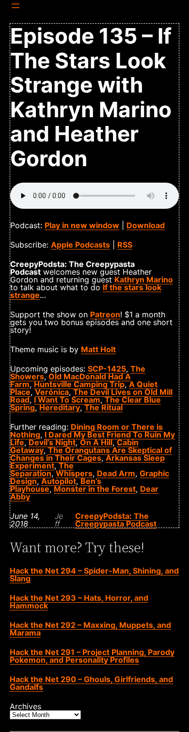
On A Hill (96, 442)
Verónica (52, 392)
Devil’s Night (52, 442)
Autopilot (58, 481)
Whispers (74, 473)
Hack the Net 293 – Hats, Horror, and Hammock (79, 601)
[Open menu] (15, 6)
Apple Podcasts (80, 244)
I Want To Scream (67, 400)
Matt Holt (98, 349)
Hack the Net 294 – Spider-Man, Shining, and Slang (94, 574)
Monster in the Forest (95, 489)
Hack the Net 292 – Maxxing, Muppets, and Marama (90, 629)
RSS (124, 244)
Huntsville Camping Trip (79, 384)
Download (145, 225)
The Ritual (103, 407)
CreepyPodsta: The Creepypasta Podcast (116, 520)
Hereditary (59, 407)
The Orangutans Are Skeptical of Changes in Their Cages (91, 454)
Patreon (105, 314)
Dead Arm (116, 473)
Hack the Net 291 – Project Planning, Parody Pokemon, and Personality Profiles (92, 656)
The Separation (42, 469)
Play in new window (82, 225)
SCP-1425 (107, 369)
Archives (25, 706)
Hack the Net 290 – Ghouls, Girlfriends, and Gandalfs (91, 683)
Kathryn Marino (143, 279)
